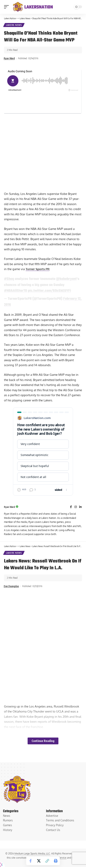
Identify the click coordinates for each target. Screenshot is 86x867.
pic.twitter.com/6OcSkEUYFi (49, 291)
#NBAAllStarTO (15, 291)
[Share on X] (39, 861)
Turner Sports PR (37, 269)
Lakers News (14, 25)
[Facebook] (71, 507)
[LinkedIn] (80, 507)
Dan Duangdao (11, 586)
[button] (7, 6)
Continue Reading (43, 741)
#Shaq (9, 279)
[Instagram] (75, 507)
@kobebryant (66, 279)
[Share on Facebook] (30, 861)
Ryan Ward (9, 58)
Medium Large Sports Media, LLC (32, 853)
